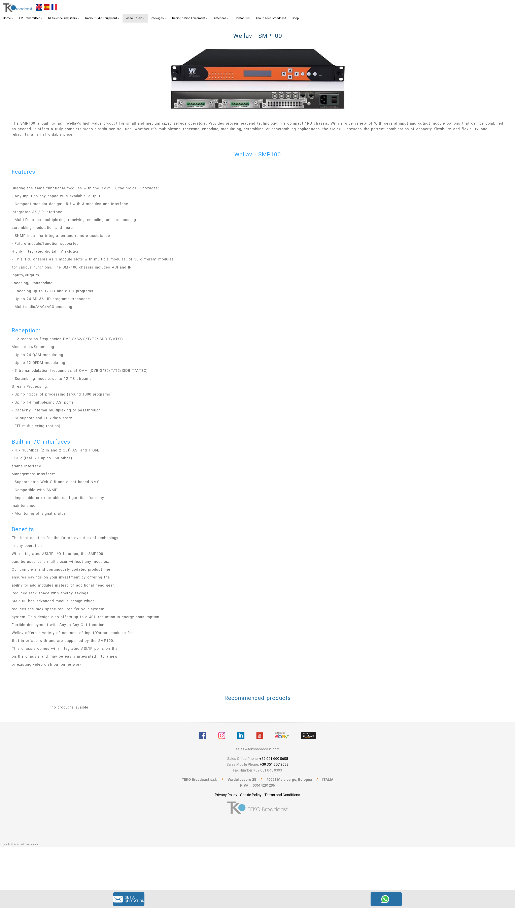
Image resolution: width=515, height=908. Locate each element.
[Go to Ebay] (282, 735)
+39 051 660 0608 (273, 758)
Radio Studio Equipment (101, 18)
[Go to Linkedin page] (240, 735)
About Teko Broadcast (271, 18)
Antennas (220, 18)
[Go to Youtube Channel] (259, 735)
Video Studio (134, 18)
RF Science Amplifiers (62, 18)
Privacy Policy (226, 795)
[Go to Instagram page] (221, 735)
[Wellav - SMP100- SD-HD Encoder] (39, 7)
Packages (157, 18)
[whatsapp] (386, 899)
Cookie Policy (251, 795)
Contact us (242, 18)
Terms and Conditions (282, 795)
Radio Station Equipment (188, 18)
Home (7, 18)
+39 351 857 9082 (274, 764)
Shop (295, 18)
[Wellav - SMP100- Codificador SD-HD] (46, 6)
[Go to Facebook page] (202, 735)
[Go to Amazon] (308, 735)
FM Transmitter (29, 18)
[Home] (18, 7)
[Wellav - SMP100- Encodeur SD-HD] (54, 6)
